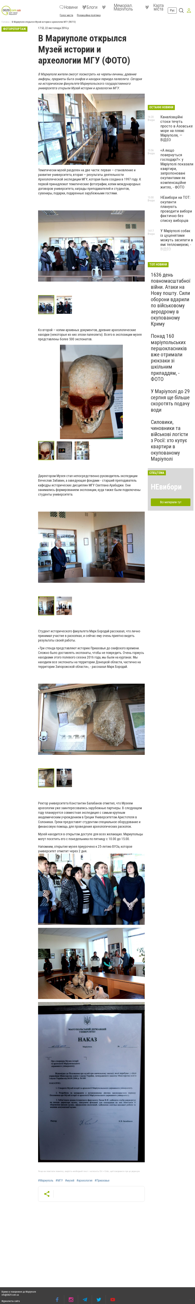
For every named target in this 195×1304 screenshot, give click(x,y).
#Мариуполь (45, 1180)
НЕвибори (166, 486)
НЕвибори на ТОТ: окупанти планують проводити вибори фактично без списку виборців (176, 209)
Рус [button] (172, 10)
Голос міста (66, 15)
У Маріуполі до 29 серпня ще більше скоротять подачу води (170, 400)
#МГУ (59, 1180)
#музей (69, 1180)
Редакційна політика (89, 15)
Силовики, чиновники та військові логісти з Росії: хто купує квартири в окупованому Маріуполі (169, 440)
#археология (84, 1180)
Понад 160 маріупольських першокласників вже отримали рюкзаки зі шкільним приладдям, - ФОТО (169, 357)
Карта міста (158, 7)
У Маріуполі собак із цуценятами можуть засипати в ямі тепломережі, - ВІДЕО (176, 240)
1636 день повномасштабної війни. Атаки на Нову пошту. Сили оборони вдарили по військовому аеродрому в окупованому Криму (170, 299)
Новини (71, 7)
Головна (6, 22)
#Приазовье (102, 1180)
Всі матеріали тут (170, 502)
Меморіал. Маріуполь (123, 7)
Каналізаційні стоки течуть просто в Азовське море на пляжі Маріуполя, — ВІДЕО (176, 128)
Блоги (92, 7)
